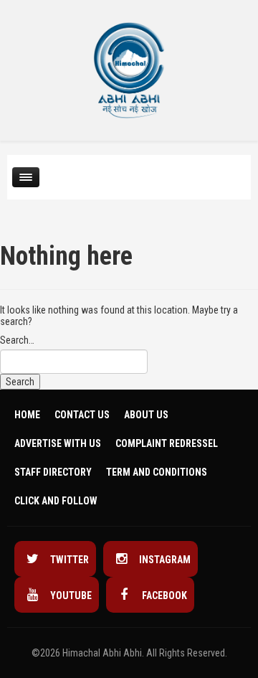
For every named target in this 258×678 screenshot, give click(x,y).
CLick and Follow (55, 501)
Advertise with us (57, 443)
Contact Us (82, 414)
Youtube (70, 595)
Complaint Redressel (166, 443)
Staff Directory (53, 472)
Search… (17, 340)
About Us (146, 414)
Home (27, 414)
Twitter (68, 559)
